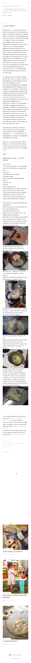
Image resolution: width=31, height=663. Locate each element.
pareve (10, 443)
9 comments (10, 644)
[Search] (27, 2)
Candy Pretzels (10, 641)
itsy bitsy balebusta (11, 6)
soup (9, 445)
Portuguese (16, 443)
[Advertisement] (15, 507)
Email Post (9, 441)
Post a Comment (11, 600)
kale (7, 443)
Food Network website (17, 434)
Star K (12, 445)
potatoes (21, 443)
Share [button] (4, 441)
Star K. (13, 133)
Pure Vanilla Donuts (13, 551)
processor (5, 445)
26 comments (10, 554)
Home (5, 15)
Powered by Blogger (17, 654)
